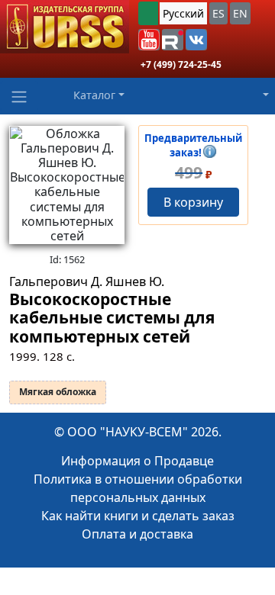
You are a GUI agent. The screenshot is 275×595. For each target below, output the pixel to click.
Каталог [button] (94, 95)
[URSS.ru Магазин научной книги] (64, 26)
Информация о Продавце (137, 460)
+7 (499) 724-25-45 (181, 64)
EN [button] (240, 13)
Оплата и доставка (137, 534)
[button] (149, 39)
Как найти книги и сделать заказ (138, 515)
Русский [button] (183, 13)
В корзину (193, 202)
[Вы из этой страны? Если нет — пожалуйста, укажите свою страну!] (148, 13)
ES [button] (218, 13)
